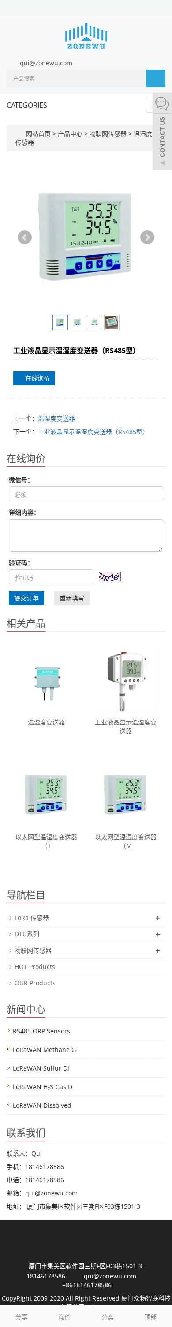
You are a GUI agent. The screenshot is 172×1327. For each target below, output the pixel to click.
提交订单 (26, 598)
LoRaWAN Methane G (44, 1049)
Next (147, 237)
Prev (25, 237)
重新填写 (72, 598)
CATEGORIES (27, 105)
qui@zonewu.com (46, 63)
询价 (64, 1316)
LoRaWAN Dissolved (42, 1105)
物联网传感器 (108, 133)
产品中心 (71, 133)
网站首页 (38, 133)
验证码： (21, 562)
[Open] (162, 132)
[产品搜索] (155, 78)
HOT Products (35, 966)
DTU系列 (27, 934)
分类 (107, 1317)
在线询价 (36, 378)
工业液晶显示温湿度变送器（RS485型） (93, 431)
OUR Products (35, 983)
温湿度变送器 (56, 418)
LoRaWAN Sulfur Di (41, 1068)
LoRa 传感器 (32, 917)
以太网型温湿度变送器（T (46, 841)
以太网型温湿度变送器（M (126, 841)
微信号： (21, 479)
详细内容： (24, 512)
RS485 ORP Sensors (41, 1031)
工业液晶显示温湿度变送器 (126, 726)
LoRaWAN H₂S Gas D (42, 1086)
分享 (21, 1316)
